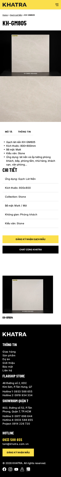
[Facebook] (4, 470)
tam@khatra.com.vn (16, 443)
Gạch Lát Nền (16, 15)
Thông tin (24, 131)
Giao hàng (9, 351)
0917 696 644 (23, 416)
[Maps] (22, 470)
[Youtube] (16, 470)
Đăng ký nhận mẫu (18, 452)
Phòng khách (28, 214)
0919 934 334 (24, 395)
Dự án (6, 359)
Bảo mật (8, 366)
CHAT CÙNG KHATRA (30, 249)
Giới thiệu (9, 362)
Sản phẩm (9, 355)
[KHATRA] (15, 5)
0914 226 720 (21, 423)
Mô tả (8, 131)
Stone (22, 196)
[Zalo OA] (28, 470)
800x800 (25, 187)
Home (5, 15)
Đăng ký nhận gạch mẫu (30, 239)
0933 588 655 (23, 391)
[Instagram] (10, 470)
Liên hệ (7, 370)
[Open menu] (56, 4)
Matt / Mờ (20, 205)
